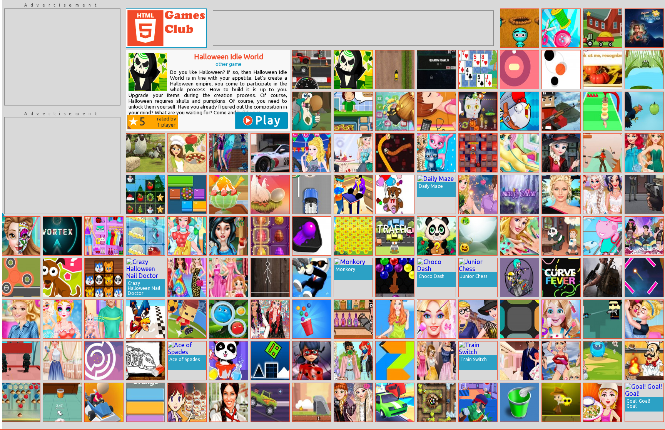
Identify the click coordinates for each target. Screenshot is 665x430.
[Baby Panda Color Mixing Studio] (228, 360)
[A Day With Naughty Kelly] (561, 319)
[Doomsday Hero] (602, 277)
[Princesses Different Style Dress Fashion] (187, 277)
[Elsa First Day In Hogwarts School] (561, 152)
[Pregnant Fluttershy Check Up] (519, 152)
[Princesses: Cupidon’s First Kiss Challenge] (644, 319)
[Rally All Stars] (394, 69)
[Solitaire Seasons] (478, 69)
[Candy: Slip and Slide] (187, 194)
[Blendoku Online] (519, 319)
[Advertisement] (62, 57)
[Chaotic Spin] (519, 69)
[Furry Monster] (228, 319)
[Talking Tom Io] (394, 152)
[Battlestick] (602, 152)
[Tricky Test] (62, 277)
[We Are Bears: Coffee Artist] (561, 236)
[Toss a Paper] (519, 402)
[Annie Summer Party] (228, 152)
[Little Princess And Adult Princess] (228, 277)
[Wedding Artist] (436, 319)
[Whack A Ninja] (519, 28)
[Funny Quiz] (602, 69)
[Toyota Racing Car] (270, 152)
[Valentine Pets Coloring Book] (394, 194)
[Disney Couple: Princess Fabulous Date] (478, 194)
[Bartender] (353, 319)
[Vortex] (62, 236)
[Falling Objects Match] (145, 194)
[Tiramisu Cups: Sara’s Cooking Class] (187, 402)
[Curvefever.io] (561, 277)
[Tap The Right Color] (145, 402)
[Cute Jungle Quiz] (436, 236)
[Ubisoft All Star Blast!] (478, 152)
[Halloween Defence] (478, 236)
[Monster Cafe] (478, 111)
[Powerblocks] (394, 360)
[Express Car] (311, 194)
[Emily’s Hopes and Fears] (644, 28)
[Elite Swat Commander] (644, 194)
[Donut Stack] (602, 111)
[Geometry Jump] (270, 360)
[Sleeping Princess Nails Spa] (519, 236)
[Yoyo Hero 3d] (20, 360)
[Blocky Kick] (187, 319)
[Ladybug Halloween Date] (311, 360)
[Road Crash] (394, 402)
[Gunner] (602, 319)
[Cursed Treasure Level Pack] (436, 402)
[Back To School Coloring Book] (145, 360)
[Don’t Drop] (270, 194)
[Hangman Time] (270, 277)
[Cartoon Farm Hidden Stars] (602, 28)
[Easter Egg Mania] (270, 236)
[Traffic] (394, 236)
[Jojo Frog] (644, 69)
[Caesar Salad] (602, 402)
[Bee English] (353, 236)
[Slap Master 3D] (353, 194)
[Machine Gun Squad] (478, 402)
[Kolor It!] (311, 236)
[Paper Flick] (62, 402)
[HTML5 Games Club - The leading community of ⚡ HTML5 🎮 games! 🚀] (166, 28)
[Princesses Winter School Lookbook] (353, 402)
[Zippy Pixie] (20, 402)
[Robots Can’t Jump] (519, 277)
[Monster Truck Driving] (270, 402)
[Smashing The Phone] (394, 111)
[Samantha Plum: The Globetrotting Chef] (228, 402)
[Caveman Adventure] (311, 402)
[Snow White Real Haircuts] (228, 236)
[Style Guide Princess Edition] (270, 319)
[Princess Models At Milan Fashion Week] (478, 319)
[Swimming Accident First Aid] (436, 111)
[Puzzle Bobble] (394, 277)
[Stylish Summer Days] (62, 360)
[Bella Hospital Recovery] (187, 236)
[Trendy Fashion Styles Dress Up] (104, 236)
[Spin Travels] (20, 277)
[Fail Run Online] (145, 319)
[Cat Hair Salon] (436, 152)
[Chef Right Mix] (644, 360)
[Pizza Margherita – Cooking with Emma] (187, 152)
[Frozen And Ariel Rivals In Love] (519, 360)
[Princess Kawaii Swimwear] (62, 319)
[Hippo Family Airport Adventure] (602, 236)
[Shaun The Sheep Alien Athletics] (145, 152)
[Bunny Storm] (602, 360)
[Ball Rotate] (104, 360)
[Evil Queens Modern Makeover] (436, 360)
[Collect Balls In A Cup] (311, 319)
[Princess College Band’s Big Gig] (644, 236)
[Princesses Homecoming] (311, 152)
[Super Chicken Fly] (519, 111)
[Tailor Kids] (561, 28)
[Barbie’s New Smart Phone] (20, 319)
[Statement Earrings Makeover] (602, 194)
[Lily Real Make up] (561, 194)
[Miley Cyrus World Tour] (561, 360)
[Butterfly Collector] (519, 194)
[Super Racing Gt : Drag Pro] (311, 69)
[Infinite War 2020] (561, 111)
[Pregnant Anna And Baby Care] (104, 319)
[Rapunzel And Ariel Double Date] (644, 152)
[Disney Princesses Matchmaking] (353, 152)
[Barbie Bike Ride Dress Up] (394, 319)
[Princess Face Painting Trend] (20, 236)
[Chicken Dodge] (644, 111)
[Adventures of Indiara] (561, 402)
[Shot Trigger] (311, 277)
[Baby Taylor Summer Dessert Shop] (228, 194)
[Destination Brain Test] (644, 277)
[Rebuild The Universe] (436, 69)
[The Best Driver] (104, 402)
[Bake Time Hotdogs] (353, 111)
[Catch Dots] (561, 69)
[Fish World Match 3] (145, 236)
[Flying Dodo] (311, 111)
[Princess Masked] (353, 360)
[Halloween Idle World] (353, 69)
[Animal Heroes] (104, 277)
